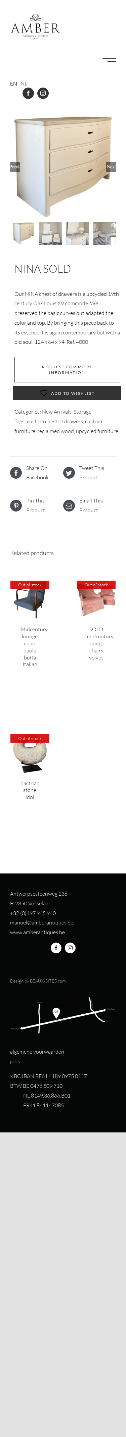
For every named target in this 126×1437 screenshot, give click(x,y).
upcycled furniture (97, 431)
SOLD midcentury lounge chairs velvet (100, 643)
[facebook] (28, 93)
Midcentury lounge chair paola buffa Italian (34, 647)
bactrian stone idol (30, 790)
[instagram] (43, 93)
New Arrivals (57, 411)
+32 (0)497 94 (26, 913)
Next (111, 166)
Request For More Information (67, 369)
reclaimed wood (55, 431)
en (13, 83)
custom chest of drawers (55, 421)
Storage (82, 411)
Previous (15, 166)
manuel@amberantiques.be (41, 922)
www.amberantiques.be (37, 932)
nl (23, 83)
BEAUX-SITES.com (48, 980)
